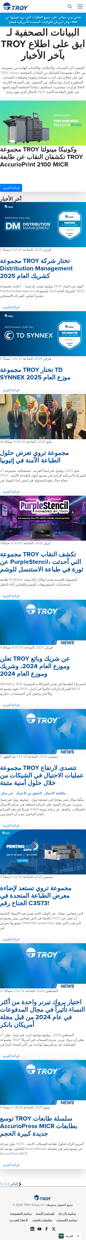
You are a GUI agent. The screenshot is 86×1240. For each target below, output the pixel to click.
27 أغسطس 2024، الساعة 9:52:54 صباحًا (29, 990)
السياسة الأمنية (45, 1213)
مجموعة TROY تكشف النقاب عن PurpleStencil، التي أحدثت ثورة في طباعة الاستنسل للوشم (41, 562)
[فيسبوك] (46, 1228)
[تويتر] (53, 1228)
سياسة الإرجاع (67, 1213)
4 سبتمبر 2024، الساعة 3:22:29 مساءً (26, 876)
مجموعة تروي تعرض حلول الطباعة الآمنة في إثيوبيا (34, 456)
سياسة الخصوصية (21, 1213)
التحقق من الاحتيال (29, 793)
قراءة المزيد (11, 187)
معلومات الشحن (42, 1220)
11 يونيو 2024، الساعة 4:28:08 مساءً (25, 1107)
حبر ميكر (7, 793)
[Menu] (80, 6)
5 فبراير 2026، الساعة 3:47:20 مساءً (25, 249)
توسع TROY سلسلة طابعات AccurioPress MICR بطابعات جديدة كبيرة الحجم (38, 1126)
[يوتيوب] (39, 1228)
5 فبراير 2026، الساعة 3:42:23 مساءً (25, 358)
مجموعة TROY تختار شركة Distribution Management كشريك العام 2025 (36, 268)
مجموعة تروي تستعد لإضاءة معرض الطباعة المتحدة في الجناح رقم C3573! (36, 895)
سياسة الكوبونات (66, 1220)
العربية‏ (69, 1236)
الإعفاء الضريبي (18, 1220)
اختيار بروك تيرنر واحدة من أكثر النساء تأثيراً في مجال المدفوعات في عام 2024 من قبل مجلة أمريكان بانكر (42, 1013)
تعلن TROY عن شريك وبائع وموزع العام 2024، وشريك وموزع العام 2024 (35, 666)
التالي (14, 1183)
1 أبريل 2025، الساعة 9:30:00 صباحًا (25, 543)
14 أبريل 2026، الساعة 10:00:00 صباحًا (27, 174)
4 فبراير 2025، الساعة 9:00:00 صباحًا (26, 647)
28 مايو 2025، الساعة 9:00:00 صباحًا (26, 441)
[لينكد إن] (32, 1228)
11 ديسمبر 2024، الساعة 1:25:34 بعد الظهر (29, 756)
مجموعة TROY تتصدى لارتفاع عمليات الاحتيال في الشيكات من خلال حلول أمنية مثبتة (42, 775)
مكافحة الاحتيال (55, 793)
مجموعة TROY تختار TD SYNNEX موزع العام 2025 (35, 373)
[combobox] (69, 1236)
